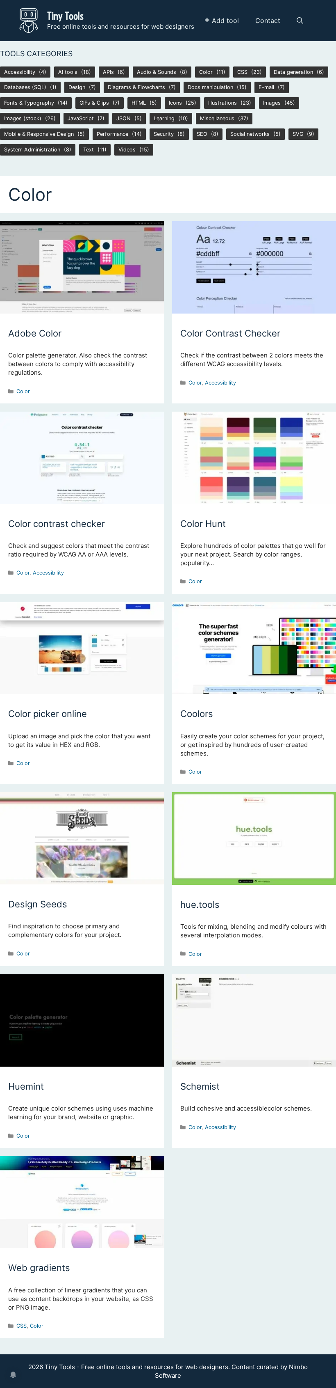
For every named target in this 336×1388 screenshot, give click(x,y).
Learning (164, 118)
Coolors (196, 713)
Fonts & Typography (29, 103)
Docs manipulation (210, 87)
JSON (123, 118)
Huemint (26, 1086)
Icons (175, 103)
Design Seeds (37, 904)
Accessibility (19, 72)
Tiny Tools (65, 15)
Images (272, 103)
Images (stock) (22, 118)
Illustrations (222, 103)
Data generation (293, 72)
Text (88, 150)
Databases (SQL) (25, 87)
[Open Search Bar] (299, 20)
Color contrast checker (56, 523)
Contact (267, 20)
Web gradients (39, 1267)
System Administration (32, 150)
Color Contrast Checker (230, 333)
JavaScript (81, 118)
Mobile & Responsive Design (39, 134)
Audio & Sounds (156, 72)
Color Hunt (203, 523)
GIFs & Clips (94, 103)
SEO (202, 134)
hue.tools (200, 904)
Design (76, 87)
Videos (127, 150)
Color (206, 72)
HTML (139, 103)
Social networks (250, 134)
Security (164, 134)
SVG (298, 134)
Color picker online (47, 713)
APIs (108, 72)
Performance (112, 134)
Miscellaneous (217, 118)
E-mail (266, 87)
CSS (242, 72)
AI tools (67, 72)
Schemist (200, 1086)
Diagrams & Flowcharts (136, 87)
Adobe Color (34, 333)
